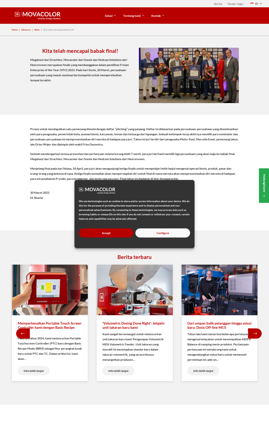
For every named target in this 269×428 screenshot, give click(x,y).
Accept (106, 232)
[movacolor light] (38, 16)
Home (15, 29)
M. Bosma (36, 197)
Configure (163, 232)
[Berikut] (255, 333)
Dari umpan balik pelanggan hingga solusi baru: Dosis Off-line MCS (219, 325)
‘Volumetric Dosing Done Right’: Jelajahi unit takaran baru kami (133, 325)
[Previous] (23, 333)
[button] (256, 4)
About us (25, 29)
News (37, 29)
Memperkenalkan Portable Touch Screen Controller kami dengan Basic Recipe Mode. (49, 327)
